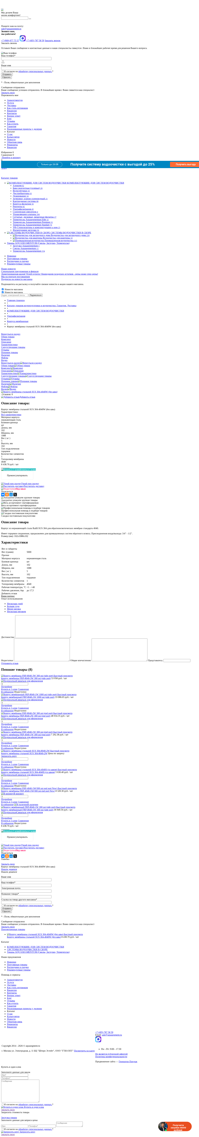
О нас (10, 134)
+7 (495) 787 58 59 (104, 1032)
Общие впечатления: (80, 660)
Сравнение (23, 689)
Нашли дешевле (9, 869)
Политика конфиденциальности (111, 1056)
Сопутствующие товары (13, 376)
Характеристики (9, 373)
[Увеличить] (29, 391)
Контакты (12, 113)
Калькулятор (13, 137)
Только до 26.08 (49, 164)
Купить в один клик (33, 1107)
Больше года (13, 606)
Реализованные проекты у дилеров (24, 129)
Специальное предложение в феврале (20, 271)
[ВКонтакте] (3, 494)
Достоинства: (8, 637)
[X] (15, 494)
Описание (6, 371)
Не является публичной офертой (111, 1054)
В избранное (7, 692)
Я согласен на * (28, 1104)
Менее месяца (14, 609)
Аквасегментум (15, 100)
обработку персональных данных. (35, 71)
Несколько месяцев (16, 611)
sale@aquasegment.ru (11, 29)
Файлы (4, 386)
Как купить (12, 124)
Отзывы (11, 121)
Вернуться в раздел (10, 363)
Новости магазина (13, 289)
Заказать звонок (52, 40)
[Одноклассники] (7, 494)
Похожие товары (9, 381)
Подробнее (6, 686)
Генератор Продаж (128, 1061)
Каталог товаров (9, 178)
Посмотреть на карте (84, 1051)
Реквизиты (12, 145)
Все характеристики (11, 414)
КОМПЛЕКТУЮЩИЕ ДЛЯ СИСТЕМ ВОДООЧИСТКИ (35, 947)
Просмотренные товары (13, 929)
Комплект (6, 368)
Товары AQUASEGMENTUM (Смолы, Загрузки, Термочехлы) (38, 952)
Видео (4, 389)
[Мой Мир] (11, 494)
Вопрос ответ (13, 116)
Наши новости (8, 269)
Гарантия (11, 126)
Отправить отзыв (9, 663)
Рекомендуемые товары (18, 264)
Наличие (5, 384)
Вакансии (12, 110)
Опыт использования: (12, 598)
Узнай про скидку (30, 483)
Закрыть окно (8, 92)
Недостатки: (7, 660)
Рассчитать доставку (34, 486)
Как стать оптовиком (17, 108)
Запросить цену (27, 1132)
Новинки (11, 256)
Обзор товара (7, 365)
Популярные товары (17, 258)
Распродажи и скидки (18, 261)
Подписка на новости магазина (16, 279)
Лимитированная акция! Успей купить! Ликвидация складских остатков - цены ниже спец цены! (49, 274)
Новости (11, 139)
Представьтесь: (155, 660)
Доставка (11, 105)
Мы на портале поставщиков (15, 276)
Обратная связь (14, 142)
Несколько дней (15, 603)
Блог (9, 118)
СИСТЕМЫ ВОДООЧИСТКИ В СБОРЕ (27, 949)
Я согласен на (28, 71)
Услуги (10, 103)
